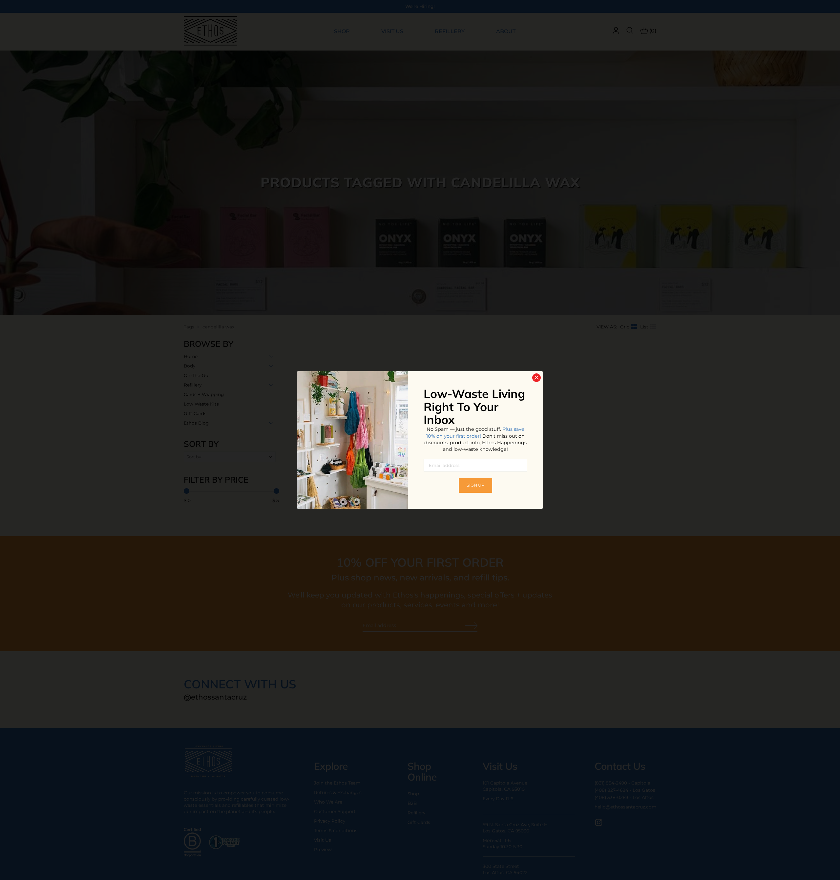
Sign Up (475, 485)
